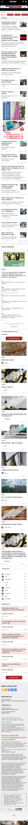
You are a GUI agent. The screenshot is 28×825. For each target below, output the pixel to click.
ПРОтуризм (17, 14)
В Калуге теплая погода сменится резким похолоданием (9, 186)
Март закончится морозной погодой (7, 233)
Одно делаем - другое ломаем (11, 443)
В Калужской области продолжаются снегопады (9, 143)
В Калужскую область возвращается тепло (9, 23)
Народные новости (11, 12)
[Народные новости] (23, 1)
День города (10, 14)
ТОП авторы (5, 569)
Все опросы (14, 326)
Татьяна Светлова (7, 614)
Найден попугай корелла (10, 470)
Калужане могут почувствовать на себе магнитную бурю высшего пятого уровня (9, 37)
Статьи (19, 12)
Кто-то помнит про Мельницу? (11, 497)
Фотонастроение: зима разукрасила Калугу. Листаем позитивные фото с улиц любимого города (9, 55)
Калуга (3, 411)
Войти (26, 1)
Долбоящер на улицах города (11, 524)
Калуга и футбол (7, 387)
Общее (3, 357)
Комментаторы (21, 568)
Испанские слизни (7, 360)
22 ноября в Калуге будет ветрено (8, 81)
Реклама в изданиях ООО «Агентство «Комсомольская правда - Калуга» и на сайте (13, 737)
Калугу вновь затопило (9, 222)
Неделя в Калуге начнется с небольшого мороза (11, 69)
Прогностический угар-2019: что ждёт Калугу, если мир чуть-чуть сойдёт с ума (12, 168)
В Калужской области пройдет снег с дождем (9, 155)
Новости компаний (7, 247)
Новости (4, 12)
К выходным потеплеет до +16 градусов (9, 210)
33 (3, 229)
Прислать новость (14, 338)
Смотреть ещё (13, 677)
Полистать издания (6, 722)
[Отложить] (9, 31)
